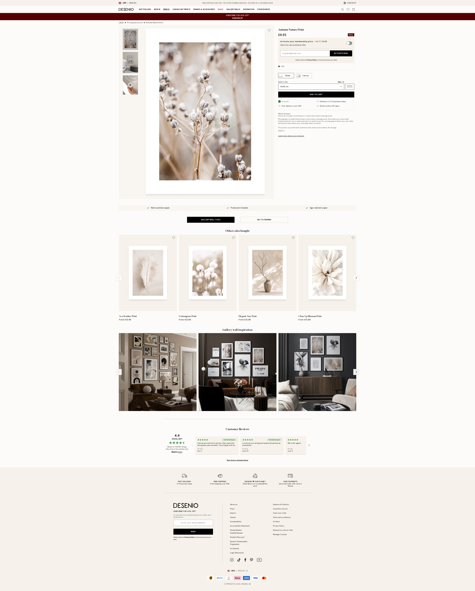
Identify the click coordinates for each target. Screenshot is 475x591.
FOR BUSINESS (263, 9)
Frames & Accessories (204, 9)
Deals (220, 9)
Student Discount (237, 537)
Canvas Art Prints (181, 9)
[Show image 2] (130, 62)
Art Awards (234, 549)
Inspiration (248, 9)
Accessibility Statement (240, 526)
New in (157, 9)
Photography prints (135, 23)
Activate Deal (341, 53)
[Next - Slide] (356, 278)
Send (193, 531)
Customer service (280, 509)
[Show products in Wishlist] (348, 9)
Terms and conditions (282, 517)
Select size (283, 82)
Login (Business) (237, 553)
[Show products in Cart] (353, 9)
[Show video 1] (130, 85)
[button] (349, 86)
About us (234, 504)
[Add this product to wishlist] (269, 30)
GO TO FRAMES (264, 220)
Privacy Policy (311, 60)
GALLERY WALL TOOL (211, 220)
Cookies (276, 522)
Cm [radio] (339, 82)
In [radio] (343, 82)
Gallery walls (233, 9)
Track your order (279, 513)
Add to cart (316, 94)
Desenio (244, 584)
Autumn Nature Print (154, 23)
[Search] (342, 9)
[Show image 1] (130, 39)
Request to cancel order (283, 530)
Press (232, 509)
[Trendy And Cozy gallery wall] (317, 372)
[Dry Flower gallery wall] (237, 372)
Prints (166, 9)
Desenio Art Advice (281, 504)
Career (233, 517)
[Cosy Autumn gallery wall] (158, 372)
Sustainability (235, 522)
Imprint (233, 513)
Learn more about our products (291, 136)
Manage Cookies (280, 534)
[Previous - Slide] (119, 278)
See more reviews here (237, 460)
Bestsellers (145, 9)
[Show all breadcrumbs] (121, 22)
